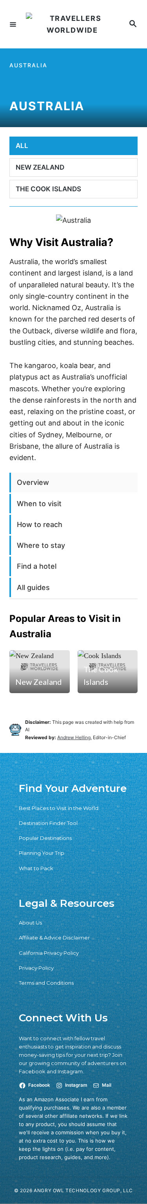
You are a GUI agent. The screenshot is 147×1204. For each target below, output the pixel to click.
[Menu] (13, 24)
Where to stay (41, 545)
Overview (33, 482)
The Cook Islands (100, 675)
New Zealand (38, 681)
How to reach (39, 524)
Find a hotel (36, 566)
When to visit (39, 503)
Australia (28, 65)
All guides (33, 587)
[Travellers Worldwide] (72, 24)
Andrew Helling (74, 737)
